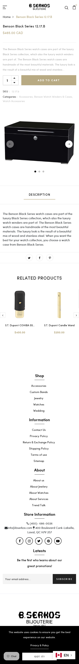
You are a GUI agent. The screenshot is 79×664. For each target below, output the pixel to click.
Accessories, (26, 96)
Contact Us (39, 430)
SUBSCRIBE (64, 579)
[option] (39, 144)
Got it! (39, 656)
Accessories (38, 386)
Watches (38, 404)
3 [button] (43, 171)
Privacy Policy (39, 436)
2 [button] (39, 171)
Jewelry (38, 398)
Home (7, 17)
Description (39, 194)
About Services (38, 499)
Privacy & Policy (39, 645)
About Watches (39, 492)
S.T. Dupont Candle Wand (59, 325)
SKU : (6, 91)
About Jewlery (39, 486)
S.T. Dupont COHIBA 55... (20, 325)
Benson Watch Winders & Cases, (53, 96)
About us (38, 480)
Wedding (38, 410)
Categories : (10, 96)
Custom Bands (39, 392)
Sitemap (39, 461)
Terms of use (39, 454)
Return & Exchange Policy (39, 442)
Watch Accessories (14, 101)
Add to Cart (49, 80)
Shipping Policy (39, 448)
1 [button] (35, 171)
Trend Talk (39, 505)
